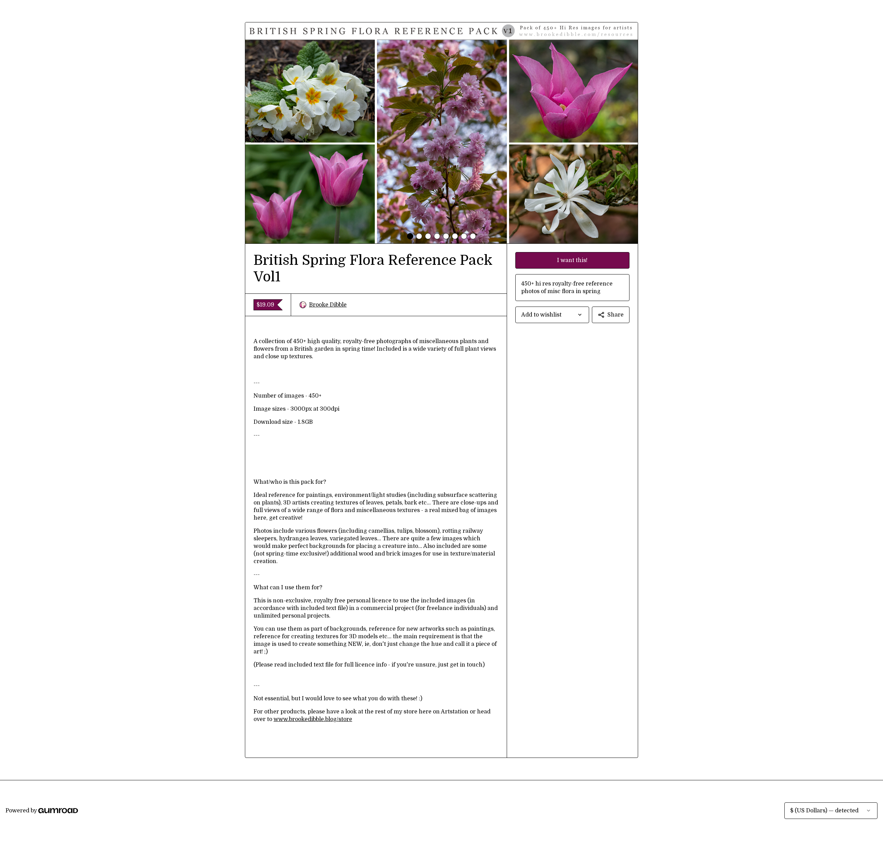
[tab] (410, 236)
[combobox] (552, 315)
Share (615, 315)
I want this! (572, 260)
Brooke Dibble (328, 305)
